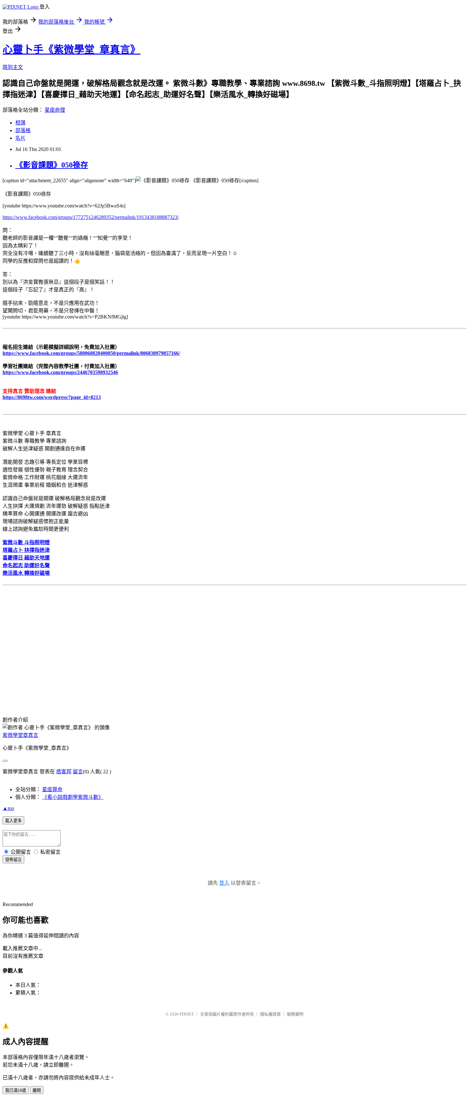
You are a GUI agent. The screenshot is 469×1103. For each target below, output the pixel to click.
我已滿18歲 (15, 1090)
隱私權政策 (270, 1014)
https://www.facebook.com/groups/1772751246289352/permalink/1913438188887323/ (91, 217)
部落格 (23, 130)
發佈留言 (13, 859)
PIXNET (187, 1014)
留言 (78, 771)
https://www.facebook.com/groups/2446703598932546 (60, 372)
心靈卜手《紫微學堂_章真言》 (71, 49)
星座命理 (55, 110)
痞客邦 (63, 771)
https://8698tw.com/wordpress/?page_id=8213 (52, 397)
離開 (37, 1090)
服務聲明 (295, 1014)
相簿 (20, 122)
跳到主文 (13, 67)
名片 (20, 138)
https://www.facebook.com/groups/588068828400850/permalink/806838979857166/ (91, 353)
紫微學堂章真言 (20, 735)
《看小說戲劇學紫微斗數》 (72, 797)
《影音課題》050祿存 (51, 165)
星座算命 (52, 789)
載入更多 (13, 820)
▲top (8, 808)
